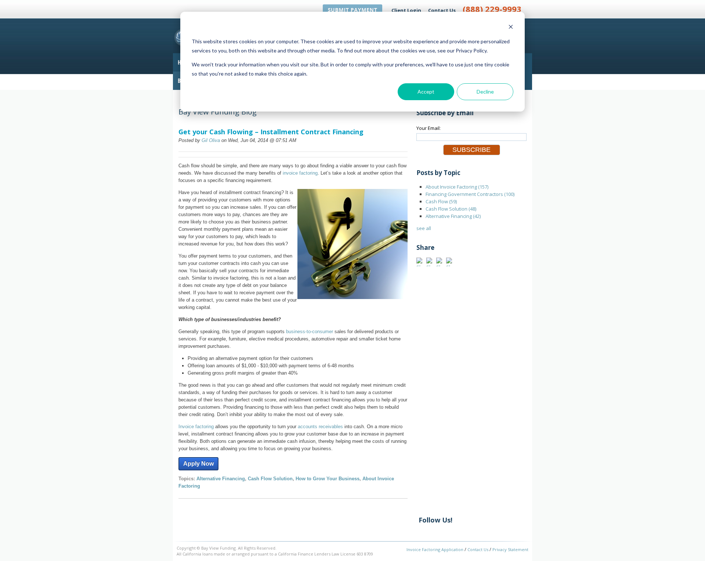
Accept (425, 91)
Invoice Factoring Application (434, 549)
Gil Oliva (211, 140)
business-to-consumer (309, 331)
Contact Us (442, 10)
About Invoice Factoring (457, 186)
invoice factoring (300, 173)
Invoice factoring (196, 426)
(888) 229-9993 (492, 8)
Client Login (406, 10)
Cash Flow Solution (270, 478)
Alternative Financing (220, 478)
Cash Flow (441, 201)
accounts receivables (320, 426)
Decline (485, 91)
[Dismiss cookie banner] (510, 27)
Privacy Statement (510, 549)
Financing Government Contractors (470, 194)
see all (423, 228)
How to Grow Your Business (327, 478)
